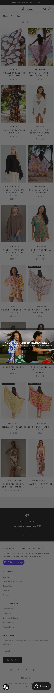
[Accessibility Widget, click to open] (6, 687)
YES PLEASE (26, 348)
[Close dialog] (1, 332)
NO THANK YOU (27, 350)
